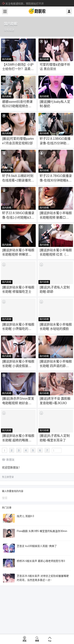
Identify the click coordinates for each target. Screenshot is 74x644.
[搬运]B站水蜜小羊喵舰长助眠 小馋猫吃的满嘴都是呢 (18, 329)
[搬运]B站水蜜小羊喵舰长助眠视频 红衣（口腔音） (56, 254)
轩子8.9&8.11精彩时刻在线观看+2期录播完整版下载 (18, 180)
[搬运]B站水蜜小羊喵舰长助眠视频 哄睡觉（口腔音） (18, 254)
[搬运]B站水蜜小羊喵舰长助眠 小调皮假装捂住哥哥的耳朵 (18, 366)
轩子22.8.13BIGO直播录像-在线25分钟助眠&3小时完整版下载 (56, 143)
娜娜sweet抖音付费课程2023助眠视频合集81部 (17, 106)
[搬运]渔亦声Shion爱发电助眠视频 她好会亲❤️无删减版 (18, 403)
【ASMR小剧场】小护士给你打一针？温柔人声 (18, 69)
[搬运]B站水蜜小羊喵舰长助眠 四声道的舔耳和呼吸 (56, 366)
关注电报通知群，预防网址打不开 (24, 3)
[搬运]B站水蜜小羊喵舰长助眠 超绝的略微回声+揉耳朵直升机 (18, 440)
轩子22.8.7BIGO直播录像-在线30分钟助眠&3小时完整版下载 (56, 180)
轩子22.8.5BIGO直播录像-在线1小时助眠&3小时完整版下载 (18, 217)
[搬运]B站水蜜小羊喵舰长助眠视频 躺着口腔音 (56, 217)
